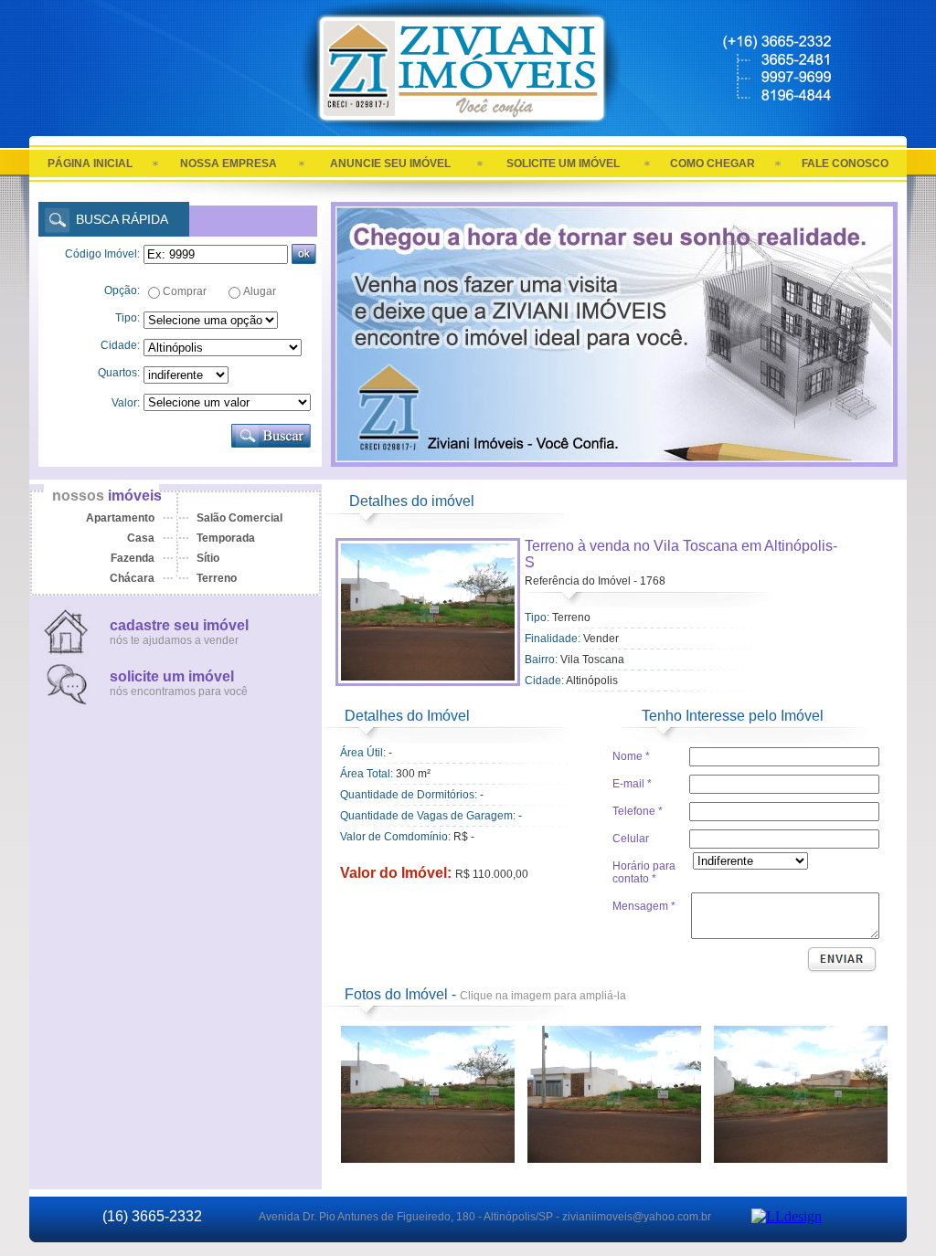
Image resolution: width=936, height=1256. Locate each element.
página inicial (90, 163)
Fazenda (132, 558)
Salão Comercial (239, 518)
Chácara (132, 578)
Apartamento (120, 518)
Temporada (226, 538)
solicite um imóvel (563, 163)
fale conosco (845, 163)
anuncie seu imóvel (390, 163)
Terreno (217, 578)
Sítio (208, 558)
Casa (140, 538)
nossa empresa (228, 163)
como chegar (712, 163)
